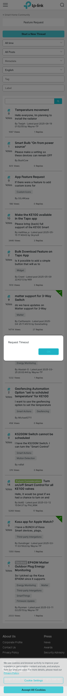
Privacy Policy (11, 673)
